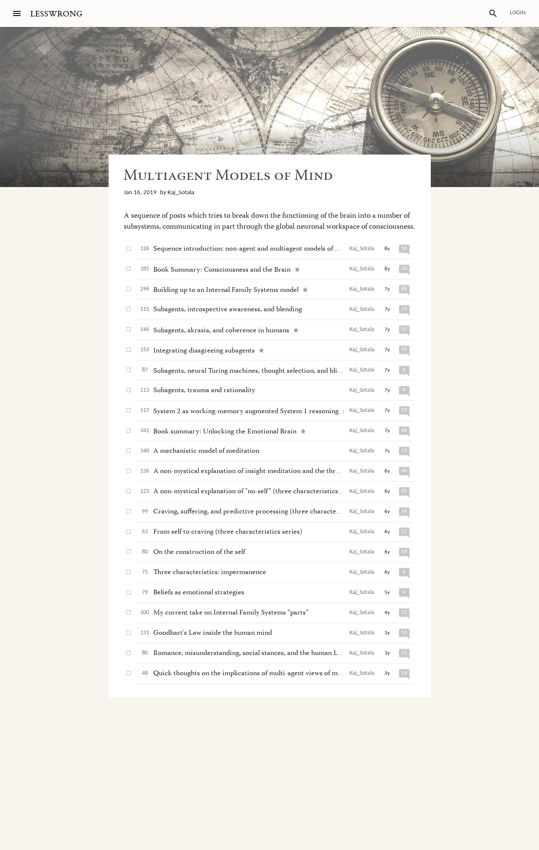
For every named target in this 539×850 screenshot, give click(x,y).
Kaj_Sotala (181, 193)
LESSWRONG (56, 14)
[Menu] (17, 13)
